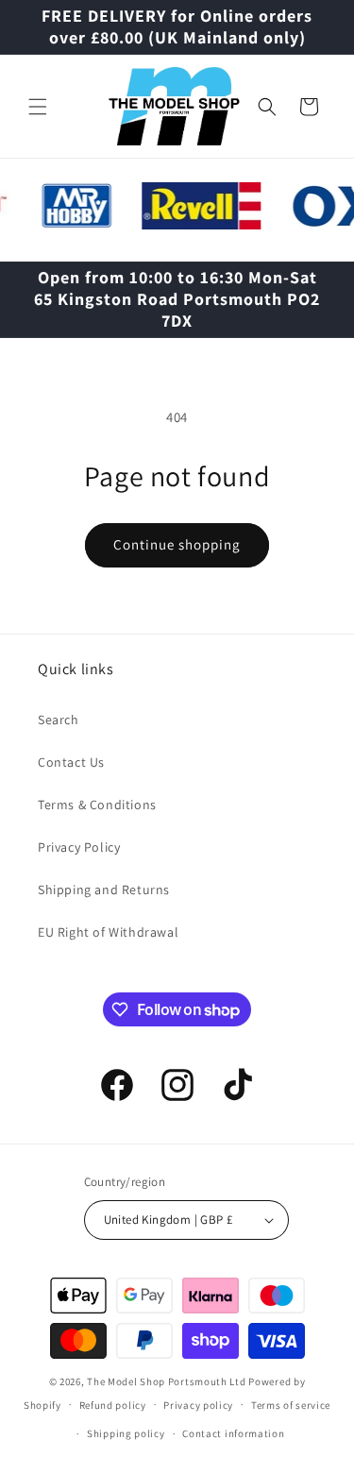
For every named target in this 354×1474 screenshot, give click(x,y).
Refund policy (112, 1405)
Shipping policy (126, 1433)
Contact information (233, 1433)
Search (58, 719)
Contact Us (71, 762)
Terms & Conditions (97, 804)
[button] (38, 106)
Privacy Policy (79, 847)
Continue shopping (177, 544)
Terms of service (290, 1405)
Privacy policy (198, 1405)
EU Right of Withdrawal (108, 931)
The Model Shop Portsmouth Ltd (166, 1381)
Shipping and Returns (104, 889)
